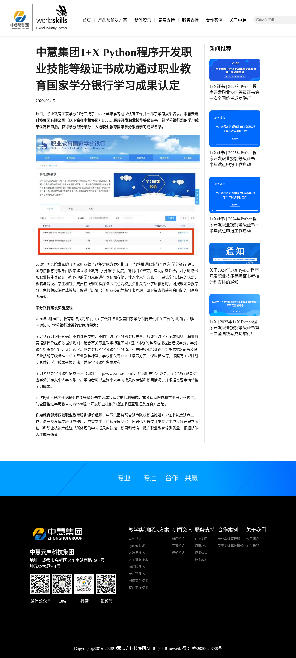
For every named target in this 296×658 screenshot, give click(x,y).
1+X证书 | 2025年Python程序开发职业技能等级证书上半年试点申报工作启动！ (234, 158)
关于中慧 (238, 20)
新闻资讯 (142, 20)
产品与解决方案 (112, 20)
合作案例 (214, 20)
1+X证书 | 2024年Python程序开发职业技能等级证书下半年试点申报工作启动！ (234, 225)
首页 (87, 20)
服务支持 (190, 20)
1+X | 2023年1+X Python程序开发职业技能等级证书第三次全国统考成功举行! (234, 328)
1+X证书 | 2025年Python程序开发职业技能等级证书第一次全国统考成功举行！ (234, 92)
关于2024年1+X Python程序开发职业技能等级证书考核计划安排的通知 (234, 276)
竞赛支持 (166, 20)
